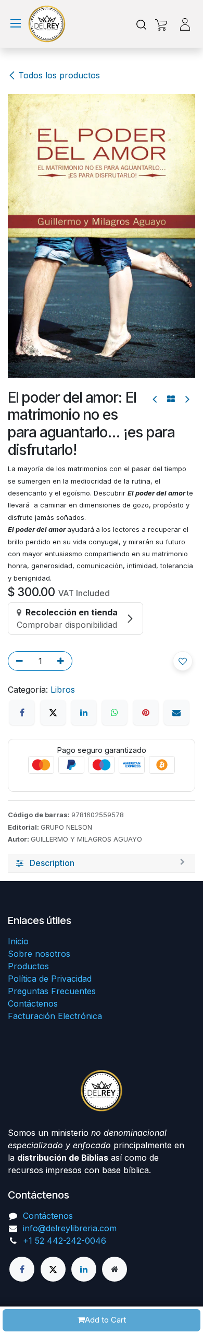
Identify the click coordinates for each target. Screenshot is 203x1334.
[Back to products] (171, 399)
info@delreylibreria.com (70, 1228)
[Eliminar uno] (18, 661)
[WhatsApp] (114, 712)
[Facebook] (21, 712)
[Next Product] (186, 399)
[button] (183, 661)
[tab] (101, 863)
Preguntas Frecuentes (52, 991)
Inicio (18, 941)
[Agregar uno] (62, 661)
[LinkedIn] (83, 712)
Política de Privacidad (50, 978)
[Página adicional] (114, 1269)
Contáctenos (33, 1003)
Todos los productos (59, 75)
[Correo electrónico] (176, 712)
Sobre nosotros (39, 953)
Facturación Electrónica (55, 1016)
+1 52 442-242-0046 (64, 1240)
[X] (53, 712)
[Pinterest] (145, 712)
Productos (28, 966)
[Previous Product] (155, 399)
